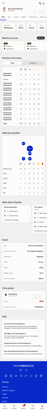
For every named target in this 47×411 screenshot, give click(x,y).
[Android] (21, 370)
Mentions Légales (8, 390)
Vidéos (4, 394)
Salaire (16, 17)
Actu (9, 17)
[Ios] (26, 370)
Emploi (4, 401)
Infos (3, 17)
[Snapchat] (31, 376)
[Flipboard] (26, 376)
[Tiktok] (36, 376)
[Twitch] (41, 376)
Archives (5, 398)
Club (12, 63)
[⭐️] (43, 3)
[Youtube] (21, 376)
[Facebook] (6, 376)
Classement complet (11, 220)
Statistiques (33, 17)
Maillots (23, 17)
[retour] (3, 3)
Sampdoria (11, 10)
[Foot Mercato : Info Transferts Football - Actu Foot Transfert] (23, 366)
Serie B (5, 79)
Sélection (33, 63)
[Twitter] (11, 376)
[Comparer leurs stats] (40, 3)
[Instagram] (16, 376)
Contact (5, 387)
